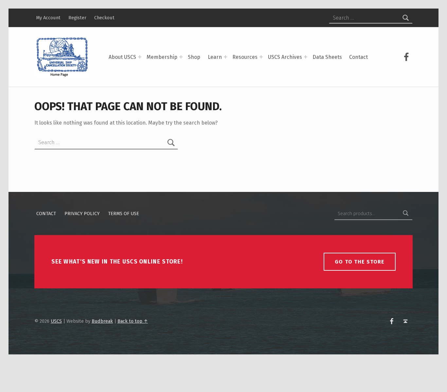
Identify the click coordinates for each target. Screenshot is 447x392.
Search (406, 213)
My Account (48, 18)
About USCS (122, 57)
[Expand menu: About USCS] (139, 57)
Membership (162, 57)
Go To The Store (359, 262)
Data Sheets (327, 57)
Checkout (104, 18)
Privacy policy (81, 213)
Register (77, 18)
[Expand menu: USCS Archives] (305, 57)
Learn (215, 57)
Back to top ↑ (132, 321)
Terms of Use (123, 213)
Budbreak (102, 321)
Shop (194, 57)
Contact (358, 57)
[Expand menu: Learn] (225, 57)
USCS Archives (285, 57)
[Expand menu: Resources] (261, 57)
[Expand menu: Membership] (181, 57)
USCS (56, 321)
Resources (245, 57)
